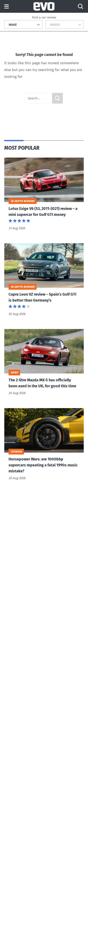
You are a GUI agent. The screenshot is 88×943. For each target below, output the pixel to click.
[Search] (80, 6)
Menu (6, 6)
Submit (57, 98)
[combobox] (7, 24)
